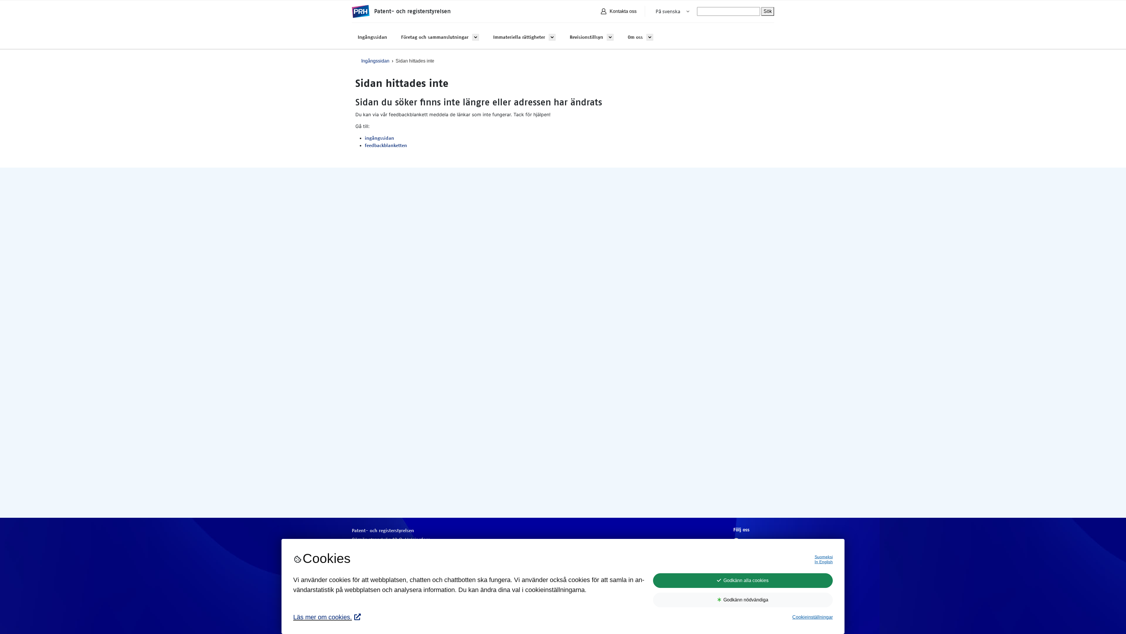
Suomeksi (824, 557)
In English (824, 562)
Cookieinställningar (812, 617)
